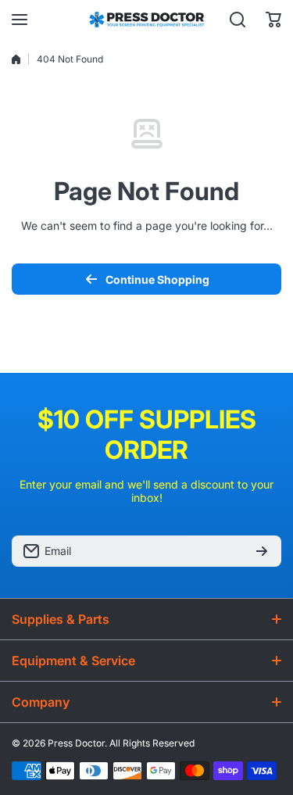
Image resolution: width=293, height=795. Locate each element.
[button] (273, 19)
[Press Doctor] (146, 19)
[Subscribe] (261, 551)
